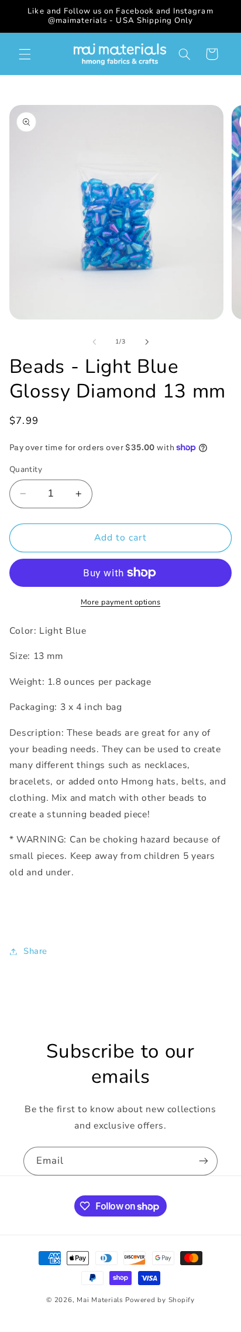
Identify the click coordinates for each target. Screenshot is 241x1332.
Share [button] (35, 951)
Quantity (25, 469)
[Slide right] (147, 342)
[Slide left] (94, 342)
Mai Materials (100, 1299)
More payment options (121, 602)
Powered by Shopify (159, 1299)
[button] (24, 53)
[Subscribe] (203, 1161)
